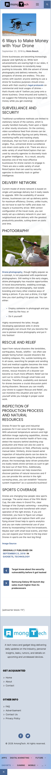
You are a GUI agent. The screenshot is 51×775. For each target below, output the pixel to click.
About (9, 681)
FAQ (8, 706)
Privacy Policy (13, 718)
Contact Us (12, 714)
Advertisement (13, 710)
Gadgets (8, 556)
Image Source (9, 543)
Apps (4, 758)
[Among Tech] (16, 4)
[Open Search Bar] (47, 4)
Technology (22, 556)
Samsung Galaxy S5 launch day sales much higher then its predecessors (28, 585)
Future (39, 758)
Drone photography (12, 272)
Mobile (31, 765)
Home (9, 677)
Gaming (21, 765)
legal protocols (36, 85)
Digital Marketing (19, 758)
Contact (10, 685)
